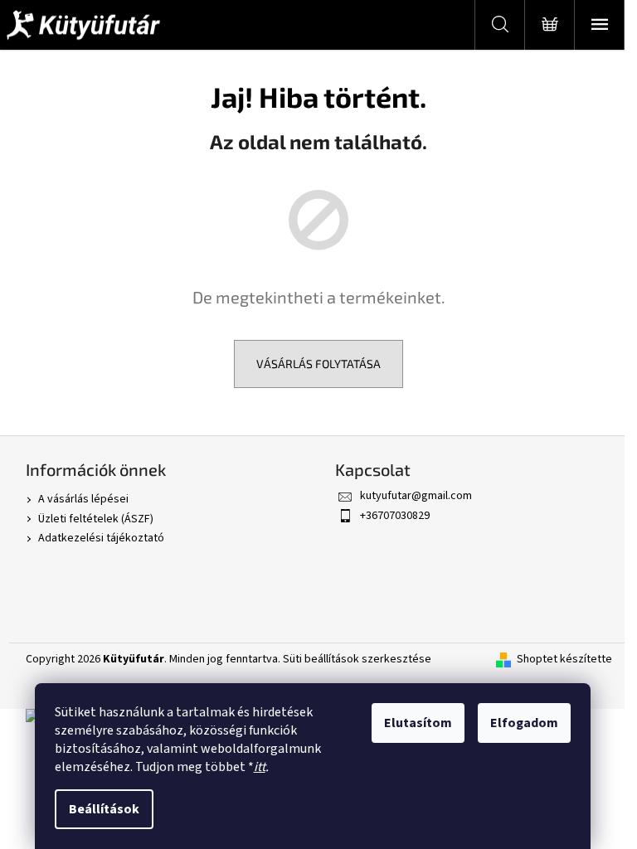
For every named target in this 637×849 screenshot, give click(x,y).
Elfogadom (524, 723)
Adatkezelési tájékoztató (101, 538)
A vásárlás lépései (83, 499)
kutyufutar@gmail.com (416, 496)
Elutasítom (418, 723)
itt (259, 767)
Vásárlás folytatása (318, 364)
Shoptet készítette (564, 659)
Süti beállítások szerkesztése (357, 659)
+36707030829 (395, 515)
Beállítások (104, 809)
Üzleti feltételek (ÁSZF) (95, 519)
